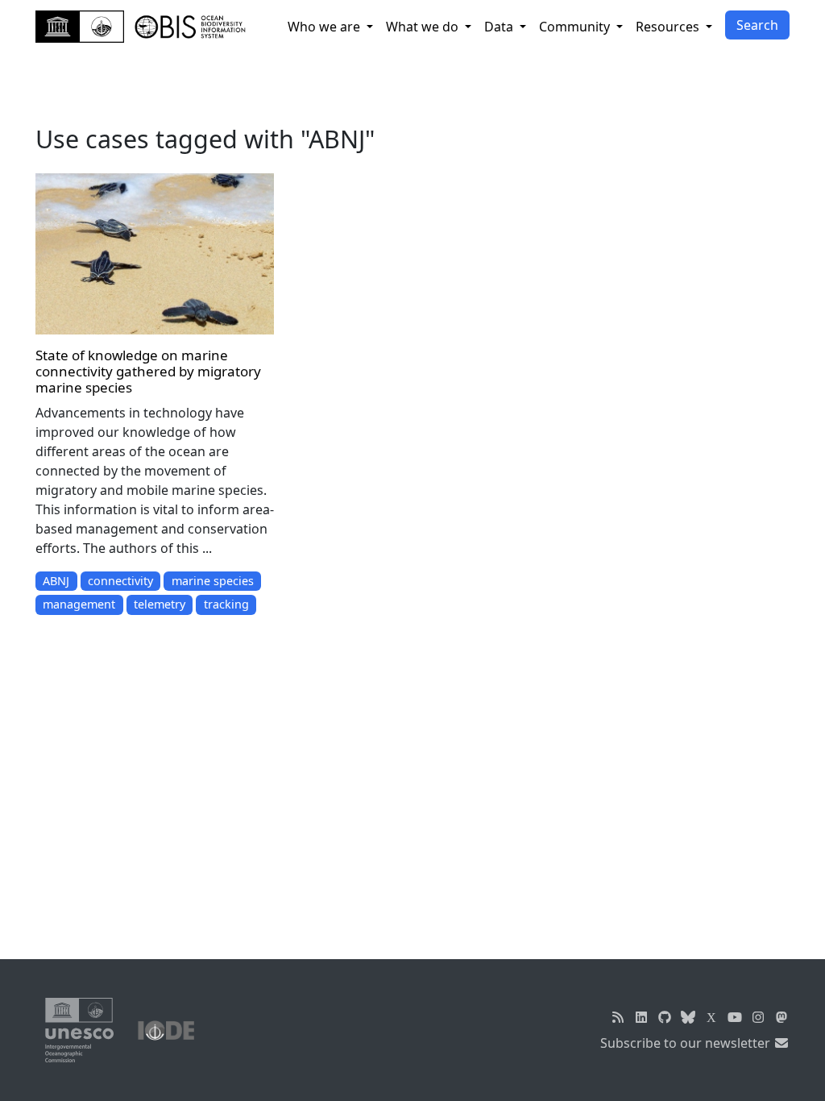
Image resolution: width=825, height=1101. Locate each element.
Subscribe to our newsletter (686, 1043)
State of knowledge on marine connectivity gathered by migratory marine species (148, 371)
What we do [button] (424, 26)
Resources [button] (669, 26)
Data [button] (500, 26)
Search (757, 25)
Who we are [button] (325, 26)
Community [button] (576, 26)
